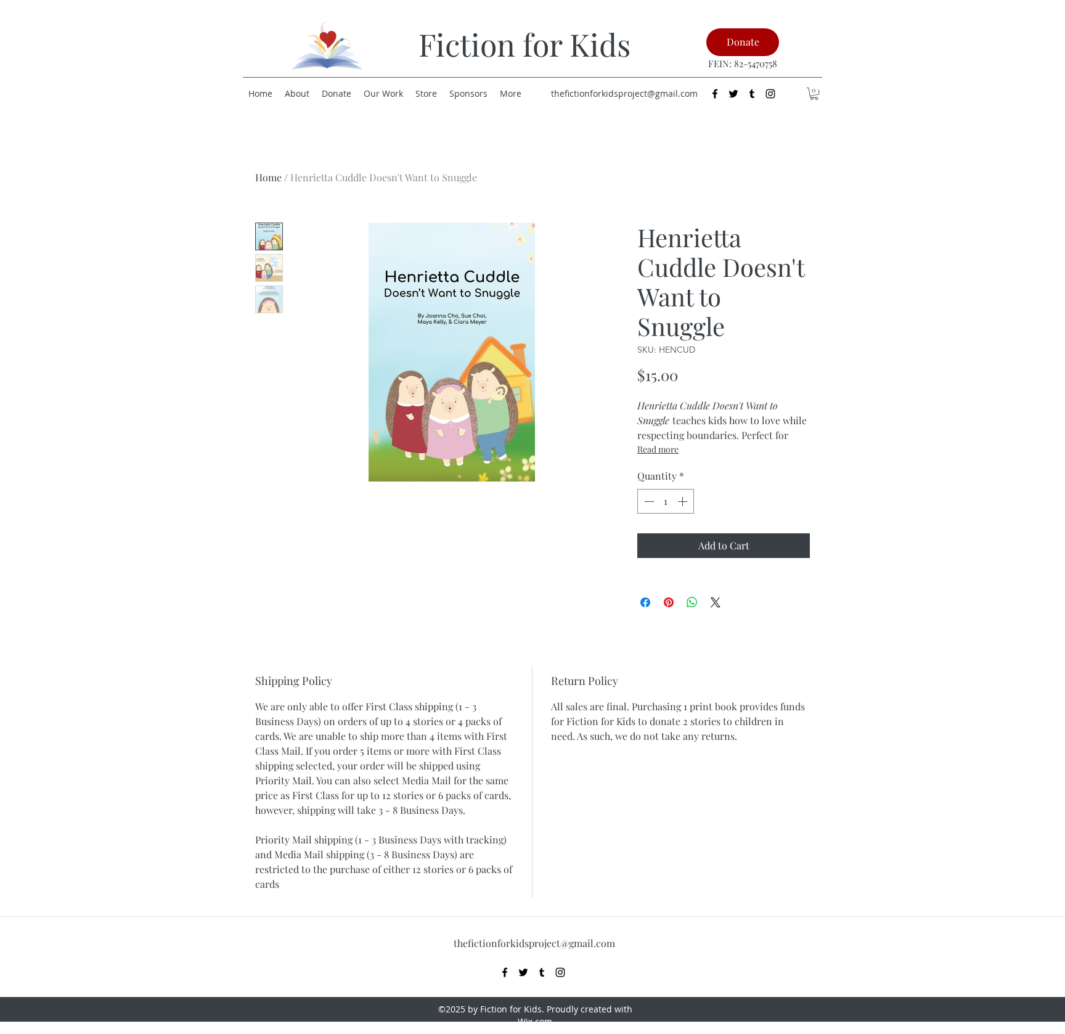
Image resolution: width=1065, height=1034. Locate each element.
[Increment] (683, 501)
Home (268, 177)
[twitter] (733, 94)
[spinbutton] (665, 501)
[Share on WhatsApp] (692, 602)
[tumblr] (752, 94)
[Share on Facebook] (645, 602)
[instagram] (770, 94)
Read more (658, 449)
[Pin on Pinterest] (668, 602)
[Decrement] (647, 501)
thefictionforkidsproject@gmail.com (624, 93)
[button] (814, 94)
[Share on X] (715, 602)
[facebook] (715, 94)
